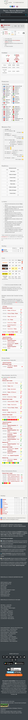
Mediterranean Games (5, 594)
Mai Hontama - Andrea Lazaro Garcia (8, 630)
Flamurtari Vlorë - (12, 383)
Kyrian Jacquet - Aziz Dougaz (7, 614)
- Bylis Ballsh (11, 389)
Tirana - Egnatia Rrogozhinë (14, 476)
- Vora (10, 386)
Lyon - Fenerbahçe (5, 609)
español (10, 2)
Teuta (4, 510)
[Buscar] (26, 15)
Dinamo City (5, 512)
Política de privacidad (5, 711)
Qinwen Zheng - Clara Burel (6, 635)
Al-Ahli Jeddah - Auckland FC (7, 611)
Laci (3, 505)
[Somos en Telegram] (10, 6)
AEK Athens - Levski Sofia (6, 605)
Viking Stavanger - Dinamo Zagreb (8, 608)
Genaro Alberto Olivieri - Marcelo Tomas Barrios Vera (12, 627)
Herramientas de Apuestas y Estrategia (9, 708)
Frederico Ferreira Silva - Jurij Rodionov (9, 638)
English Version (7, 712)
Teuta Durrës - (11, 328)
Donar (2, 712)
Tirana (7, 59)
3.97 (10, 268)
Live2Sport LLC (4, 236)
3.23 (13, 268)
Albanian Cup (5, 394)
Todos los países (9, 46)
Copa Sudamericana (5, 595)
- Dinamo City (11, 316)
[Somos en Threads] (12, 6)
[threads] (12, 659)
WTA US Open (4, 588)
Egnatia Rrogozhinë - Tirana (14, 474)
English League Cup (5, 592)
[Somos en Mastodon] (14, 6)
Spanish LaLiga (4, 585)
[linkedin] (10, 657)
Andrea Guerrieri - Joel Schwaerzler (8, 633)
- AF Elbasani (11, 310)
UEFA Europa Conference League (8, 589)
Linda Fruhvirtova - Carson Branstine (8, 636)
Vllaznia (4, 502)
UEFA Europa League (7, 364)
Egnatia (4, 499)
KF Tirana (5, 306)
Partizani (4, 509)
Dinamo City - (11, 322)
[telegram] (24, 657)
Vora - (10, 319)
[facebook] (3, 657)
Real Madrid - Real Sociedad (7, 612)
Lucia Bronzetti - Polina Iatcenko (7, 618)
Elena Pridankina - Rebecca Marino (8, 639)
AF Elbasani (5, 507)
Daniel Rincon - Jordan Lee (6, 615)
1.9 (16, 268)
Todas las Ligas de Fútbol (16, 712)
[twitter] (7, 657)
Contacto (19, 711)
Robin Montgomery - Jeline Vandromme (9, 641)
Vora (4, 501)
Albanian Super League (7, 308)
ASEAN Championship (5, 591)
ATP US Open (3, 586)
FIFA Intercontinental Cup (6, 583)
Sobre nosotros (13, 711)
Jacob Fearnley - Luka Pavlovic (7, 617)
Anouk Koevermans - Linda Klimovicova (9, 629)
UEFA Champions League (6, 582)
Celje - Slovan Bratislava (6, 606)
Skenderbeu (5, 504)
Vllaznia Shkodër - (12, 401)
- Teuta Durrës (11, 404)
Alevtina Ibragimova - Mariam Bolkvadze (9, 632)
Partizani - (12, 313)
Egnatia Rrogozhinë (7, 337)
